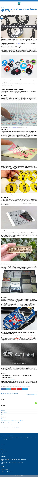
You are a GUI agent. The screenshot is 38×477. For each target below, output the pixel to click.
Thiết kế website (3, 412)
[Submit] (36, 403)
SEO (1, 408)
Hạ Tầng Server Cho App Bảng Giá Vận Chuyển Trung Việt (10, 422)
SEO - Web (2, 7)
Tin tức (2, 414)
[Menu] (1, 3)
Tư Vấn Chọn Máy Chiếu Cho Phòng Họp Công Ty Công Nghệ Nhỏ (12, 420)
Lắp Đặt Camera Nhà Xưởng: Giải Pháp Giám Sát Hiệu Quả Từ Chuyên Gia (13, 425)
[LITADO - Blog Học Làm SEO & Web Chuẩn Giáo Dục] (19, 3)
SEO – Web (3, 410)
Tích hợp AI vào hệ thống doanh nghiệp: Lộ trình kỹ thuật (10, 427)
